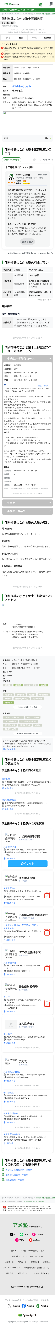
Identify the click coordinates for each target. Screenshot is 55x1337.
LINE (26, 1234)
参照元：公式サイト (44, 386)
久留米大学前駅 (28, 14)
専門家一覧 (22, 1262)
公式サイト (27, 863)
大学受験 (39, 1234)
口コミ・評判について (44, 159)
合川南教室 (9, 1092)
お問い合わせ (22, 1273)
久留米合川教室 (11, 1113)
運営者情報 (35, 1262)
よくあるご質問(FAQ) (40, 1273)
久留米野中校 (10, 846)
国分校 (7, 996)
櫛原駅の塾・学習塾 (15, 1179)
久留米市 (18, 14)
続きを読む (27, 241)
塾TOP (4, 14)
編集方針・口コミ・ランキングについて (27, 1256)
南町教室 (6, 779)
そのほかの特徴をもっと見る (27, 707)
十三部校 (8, 1033)
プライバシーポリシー (11, 1267)
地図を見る (9, 788)
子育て (21, 1240)
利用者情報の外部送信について (36, 1267)
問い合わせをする (10, 749)
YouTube (36, 1240)
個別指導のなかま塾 (21, 86)
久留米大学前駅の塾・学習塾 (19, 1169)
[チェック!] (47, 896)
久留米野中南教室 (12, 1134)
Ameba (16, 1305)
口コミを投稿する (12, 160)
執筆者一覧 (9, 1262)
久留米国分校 (10, 962)
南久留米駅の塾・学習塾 (17, 1174)
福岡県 (11, 14)
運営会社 (9, 1273)
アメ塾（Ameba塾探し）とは (32, 1250)
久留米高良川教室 (12, 1071)
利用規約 (46, 1262)
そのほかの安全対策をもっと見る (28, 733)
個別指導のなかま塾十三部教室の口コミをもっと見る (29, 253)
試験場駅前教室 (9, 799)
